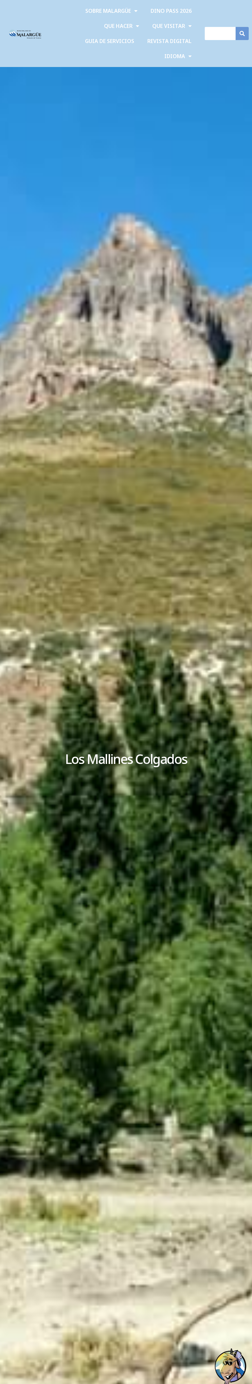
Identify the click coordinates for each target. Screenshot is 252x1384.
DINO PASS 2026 (171, 10)
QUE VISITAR (168, 26)
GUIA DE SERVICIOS (109, 41)
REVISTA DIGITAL (169, 41)
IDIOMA (174, 56)
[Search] (242, 33)
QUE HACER (118, 26)
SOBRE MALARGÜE (108, 10)
